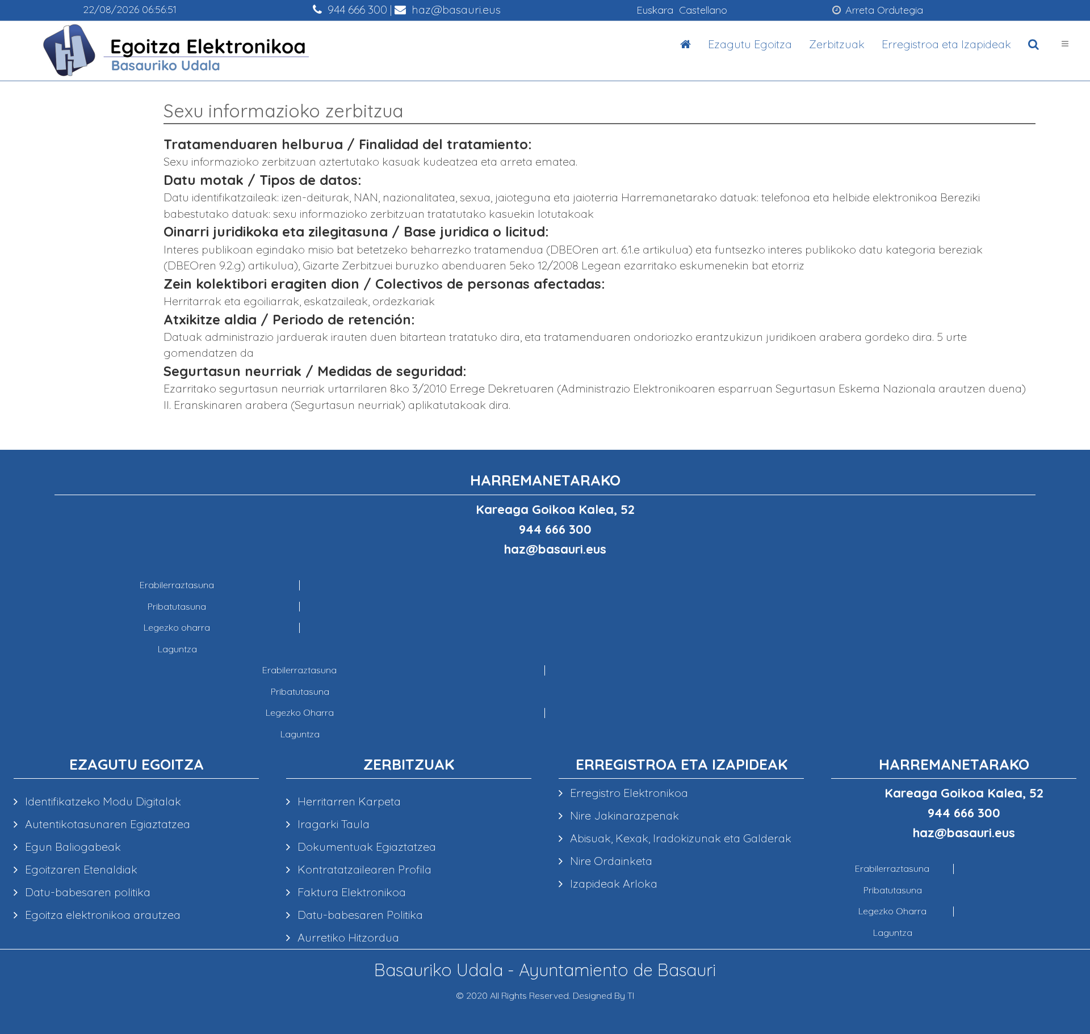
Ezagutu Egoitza (750, 44)
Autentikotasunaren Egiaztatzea (106, 824)
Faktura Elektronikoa (350, 892)
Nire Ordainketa (609, 861)
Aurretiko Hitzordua (347, 937)
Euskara (654, 9)
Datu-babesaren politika (86, 892)
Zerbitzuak (837, 44)
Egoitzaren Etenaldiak (79, 869)
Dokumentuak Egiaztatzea (365, 846)
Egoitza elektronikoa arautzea (101, 915)
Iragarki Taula (332, 824)
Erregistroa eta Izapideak (946, 44)
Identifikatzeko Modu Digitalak (101, 801)
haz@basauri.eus (455, 9)
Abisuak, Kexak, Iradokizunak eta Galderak (679, 838)
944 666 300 (356, 9)
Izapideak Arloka (612, 883)
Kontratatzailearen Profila (363, 869)
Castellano (703, 9)
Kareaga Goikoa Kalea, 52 (555, 509)
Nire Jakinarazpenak (623, 815)
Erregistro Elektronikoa (627, 793)
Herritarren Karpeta (348, 801)
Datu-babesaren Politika (359, 915)
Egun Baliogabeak (71, 846)
